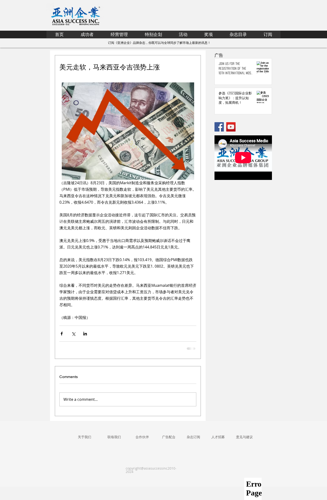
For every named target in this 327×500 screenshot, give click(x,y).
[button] (153, 34)
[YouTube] (231, 127)
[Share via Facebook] (61, 333)
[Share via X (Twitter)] (73, 333)
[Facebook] (219, 127)
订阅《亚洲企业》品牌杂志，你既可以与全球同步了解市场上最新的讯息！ (159, 42)
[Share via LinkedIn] (85, 333)
